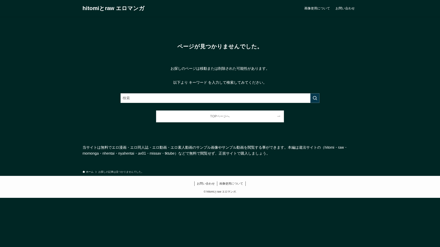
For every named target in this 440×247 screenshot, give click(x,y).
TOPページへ (220, 116)
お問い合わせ (206, 183)
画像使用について (231, 183)
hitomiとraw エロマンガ (113, 8)
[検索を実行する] (314, 98)
